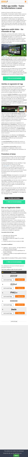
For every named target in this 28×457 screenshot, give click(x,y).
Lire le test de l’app (8, 279)
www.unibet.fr (7, 165)
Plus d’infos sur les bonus (14, 198)
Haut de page (14, 321)
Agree (16, 455)
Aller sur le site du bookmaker (15, 78)
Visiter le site (21, 279)
